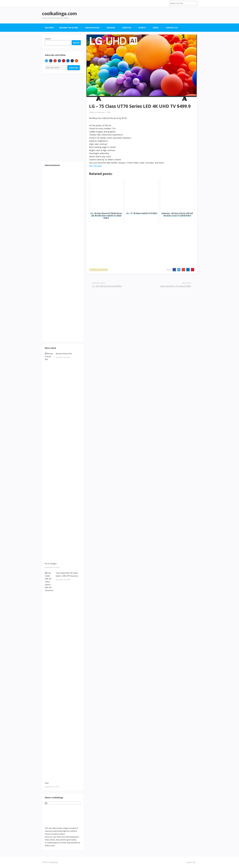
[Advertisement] (146, 15)
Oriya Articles (92, 27)
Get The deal (95, 165)
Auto (47, 783)
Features (49, 27)
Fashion (111, 27)
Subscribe (73, 67)
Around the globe (68, 27)
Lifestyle (126, 27)
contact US (172, 27)
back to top (191, 862)
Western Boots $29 (64, 353)
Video (156, 27)
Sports (142, 27)
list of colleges (51, 563)
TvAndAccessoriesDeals (98, 270)
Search (48, 38)
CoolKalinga (53, 862)
